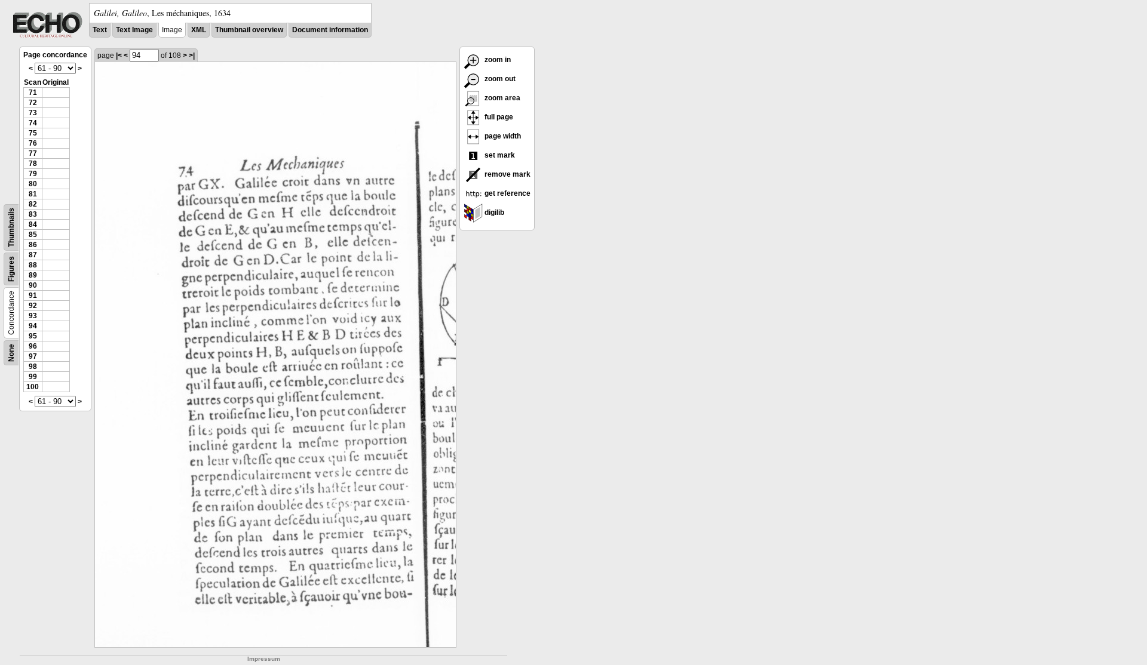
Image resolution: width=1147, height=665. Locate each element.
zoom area (501, 98)
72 (33, 102)
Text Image (134, 30)
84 (33, 224)
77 (33, 153)
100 (32, 387)
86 (33, 245)
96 (33, 346)
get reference (506, 193)
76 (33, 143)
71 (33, 92)
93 (33, 316)
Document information (330, 30)
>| (192, 55)
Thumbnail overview (249, 30)
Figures (11, 269)
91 (33, 295)
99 (33, 376)
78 (33, 163)
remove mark (506, 174)
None (11, 353)
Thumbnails (11, 227)
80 (33, 184)
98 (33, 366)
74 (33, 123)
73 (33, 113)
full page (498, 117)
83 (33, 214)
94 (33, 326)
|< (119, 55)
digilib (493, 212)
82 (33, 204)
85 (33, 234)
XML (198, 30)
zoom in (497, 60)
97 (33, 356)
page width (502, 136)
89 (33, 275)
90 (33, 285)
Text (100, 30)
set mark (499, 155)
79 (33, 174)
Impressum (263, 658)
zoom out (499, 79)
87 (33, 255)
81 (33, 194)
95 (33, 336)
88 (33, 265)
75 (33, 133)
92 (33, 305)
